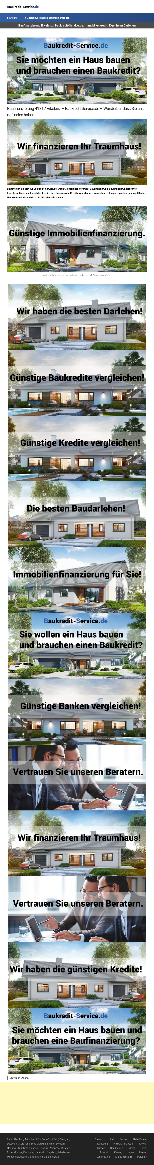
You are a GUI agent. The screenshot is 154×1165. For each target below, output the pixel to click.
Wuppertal (54, 1148)
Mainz (132, 1148)
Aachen (124, 1139)
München (30, 1139)
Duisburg (33, 1148)
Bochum (44, 1148)
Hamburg (19, 1139)
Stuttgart (64, 1139)
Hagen (130, 1152)
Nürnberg (23, 1148)
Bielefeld (65, 1148)
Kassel (117, 1152)
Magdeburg (102, 1143)
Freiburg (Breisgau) (123, 1143)
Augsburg (52, 1152)
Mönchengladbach (17, 1156)
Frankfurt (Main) (50, 1139)
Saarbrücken (103, 1156)
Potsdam (142, 1156)
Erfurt (143, 1148)
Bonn (10, 1152)
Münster (18, 1152)
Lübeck (101, 1148)
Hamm (142, 1152)
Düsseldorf (12, 1143)
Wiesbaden (64, 1152)
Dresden (60, 1143)
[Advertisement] (77, 1103)
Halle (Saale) (139, 1139)
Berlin (10, 1139)
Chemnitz (99, 1139)
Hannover (12, 1148)
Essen (34, 1143)
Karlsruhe (28, 1152)
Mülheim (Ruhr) (123, 1156)
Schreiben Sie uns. (19, 1077)
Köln (38, 1139)
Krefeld (142, 1143)
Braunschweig (51, 1156)
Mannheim (40, 1152)
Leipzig (42, 1143)
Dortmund (24, 1143)
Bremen (51, 1143)
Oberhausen (116, 1148)
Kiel (112, 1139)
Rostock (104, 1152)
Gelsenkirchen (35, 1156)
